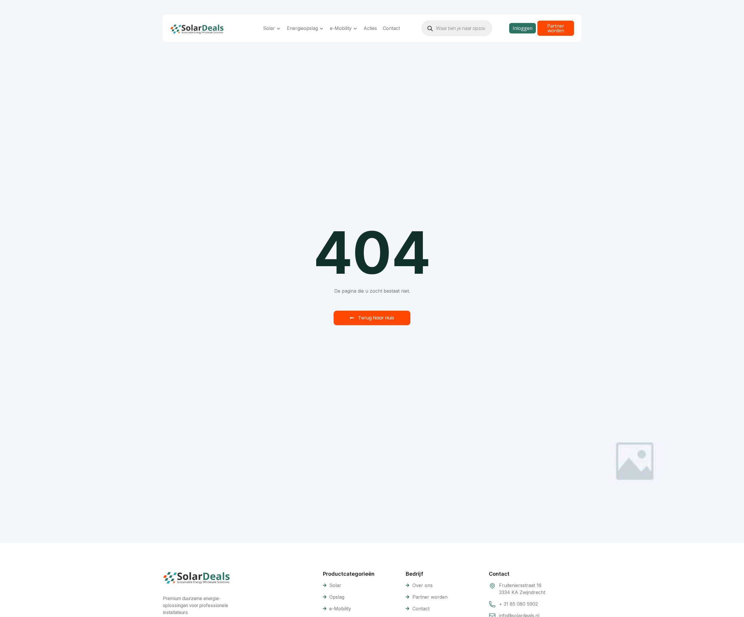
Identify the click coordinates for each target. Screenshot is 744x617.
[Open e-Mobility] (355, 28)
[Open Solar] (278, 28)
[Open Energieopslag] (321, 28)
